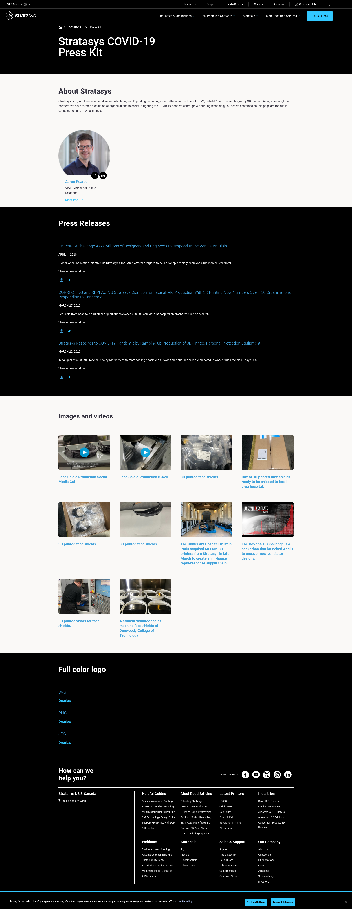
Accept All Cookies (283, 902)
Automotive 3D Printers (271, 811)
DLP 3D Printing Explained (195, 833)
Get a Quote (226, 860)
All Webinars (149, 876)
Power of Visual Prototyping (158, 806)
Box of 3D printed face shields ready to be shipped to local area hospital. (266, 482)
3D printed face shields (199, 477)
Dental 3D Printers (268, 801)
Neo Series (225, 811)
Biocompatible (189, 860)
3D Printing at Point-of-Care (157, 865)
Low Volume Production (194, 806)
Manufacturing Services (281, 16)
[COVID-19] (86, 27)
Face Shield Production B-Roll (144, 477)
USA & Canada (14, 4)
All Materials (188, 865)
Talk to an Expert (228, 865)
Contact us (264, 854)
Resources (190, 4)
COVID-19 (75, 27)
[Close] (346, 902)
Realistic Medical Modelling (196, 817)
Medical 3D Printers (269, 806)
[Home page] (59, 27)
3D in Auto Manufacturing (195, 822)
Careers (258, 4)
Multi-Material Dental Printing (158, 811)
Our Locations (266, 860)
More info (71, 200)
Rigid (183, 849)
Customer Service (229, 876)
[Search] (328, 4)
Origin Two (225, 806)
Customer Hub (307, 4)
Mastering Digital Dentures (157, 870)
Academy (263, 870)
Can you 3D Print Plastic (194, 828)
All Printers (225, 828)
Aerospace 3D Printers (271, 817)
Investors (263, 881)
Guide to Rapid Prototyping (196, 811)
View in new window (71, 271)
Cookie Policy (185, 901)
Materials (249, 16)
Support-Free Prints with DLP (158, 822)
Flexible (185, 854)
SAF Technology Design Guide (158, 817)
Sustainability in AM (153, 860)
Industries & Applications (176, 16)
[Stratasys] (21, 15)
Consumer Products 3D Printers (271, 825)
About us (279, 4)
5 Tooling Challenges (192, 801)
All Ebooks (148, 828)
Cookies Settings (256, 902)
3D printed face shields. (139, 544)
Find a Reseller (235, 4)
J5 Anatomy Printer (230, 822)
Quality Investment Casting (157, 801)
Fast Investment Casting (156, 849)
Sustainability (266, 876)
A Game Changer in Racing (157, 854)
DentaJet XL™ (227, 817)
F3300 (223, 801)
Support (211, 4)
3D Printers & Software (217, 16)
